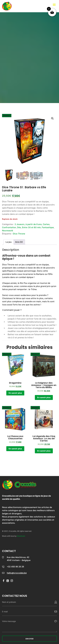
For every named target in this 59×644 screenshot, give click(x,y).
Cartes (46, 224)
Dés (19, 227)
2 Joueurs (19, 224)
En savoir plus (15, 393)
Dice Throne (19, 233)
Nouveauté (7, 230)
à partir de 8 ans (34, 224)
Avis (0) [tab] (19, 242)
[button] (52, 118)
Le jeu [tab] (9, 242)
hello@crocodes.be (17, 573)
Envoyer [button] (29, 639)
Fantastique (48, 227)
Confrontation (9, 227)
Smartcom (21, 536)
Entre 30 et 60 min (31, 227)
